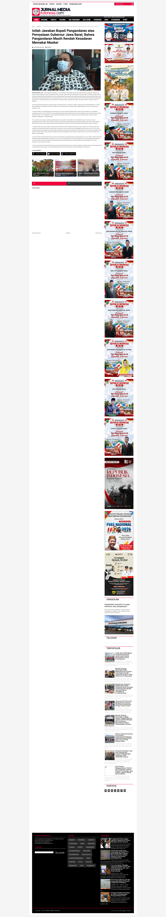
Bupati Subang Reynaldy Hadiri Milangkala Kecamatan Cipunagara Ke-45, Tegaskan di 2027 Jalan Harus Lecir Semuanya (123, 672)
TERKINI (71, 847)
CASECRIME (73, 843)
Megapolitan (73, 865)
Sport (125, 20)
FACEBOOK (59, 4)
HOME (36, 20)
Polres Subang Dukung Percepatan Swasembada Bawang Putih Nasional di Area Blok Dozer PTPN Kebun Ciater (123, 737)
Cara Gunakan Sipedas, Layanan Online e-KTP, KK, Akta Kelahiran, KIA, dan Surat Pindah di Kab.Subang (121, 868)
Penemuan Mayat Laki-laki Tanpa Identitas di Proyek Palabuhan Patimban (120, 881)
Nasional (44, 20)
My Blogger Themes (125, 910)
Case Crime (87, 20)
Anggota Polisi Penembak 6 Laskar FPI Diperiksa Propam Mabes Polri (120, 894)
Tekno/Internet (86, 854)
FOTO (80, 862)
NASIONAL (81, 840)
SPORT (80, 847)
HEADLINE (91, 843)
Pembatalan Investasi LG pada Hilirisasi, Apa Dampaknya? (117, 605)
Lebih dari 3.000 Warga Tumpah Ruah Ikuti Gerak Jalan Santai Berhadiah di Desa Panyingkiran (123, 656)
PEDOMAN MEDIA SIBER (75, 4)
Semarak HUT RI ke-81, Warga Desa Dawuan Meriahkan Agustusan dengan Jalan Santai (123, 703)
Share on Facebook (40, 153)
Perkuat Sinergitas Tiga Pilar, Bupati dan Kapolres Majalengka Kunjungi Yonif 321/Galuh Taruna (123, 754)
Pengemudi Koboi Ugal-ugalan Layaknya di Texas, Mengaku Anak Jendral (120, 840)
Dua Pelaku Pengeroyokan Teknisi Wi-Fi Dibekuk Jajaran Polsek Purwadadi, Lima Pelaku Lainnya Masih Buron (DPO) (124, 770)
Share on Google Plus (70, 153)
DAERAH (49, 47)
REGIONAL (86, 851)
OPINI (88, 858)
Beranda (68, 233)
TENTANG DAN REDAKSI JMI (40, 4)
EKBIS (82, 843)
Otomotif (88, 862)
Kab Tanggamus (74, 20)
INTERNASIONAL (74, 851)
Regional (62, 20)
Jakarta (53, 20)
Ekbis (106, 20)
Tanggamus (90, 865)
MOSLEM (72, 862)
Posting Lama (98, 233)
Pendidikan (97, 20)
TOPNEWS (52, 4)
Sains (81, 865)
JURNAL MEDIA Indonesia (52, 910)
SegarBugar (115, 20)
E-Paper (65, 4)
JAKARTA (91, 840)
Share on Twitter (55, 153)
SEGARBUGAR (73, 854)
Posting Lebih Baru (36, 233)
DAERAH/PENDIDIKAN (76, 858)
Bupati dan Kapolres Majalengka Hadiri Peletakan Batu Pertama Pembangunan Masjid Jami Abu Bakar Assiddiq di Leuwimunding (124, 688)
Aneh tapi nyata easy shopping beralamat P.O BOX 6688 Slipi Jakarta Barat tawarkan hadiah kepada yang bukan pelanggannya (119, 854)
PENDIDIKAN (90, 847)
